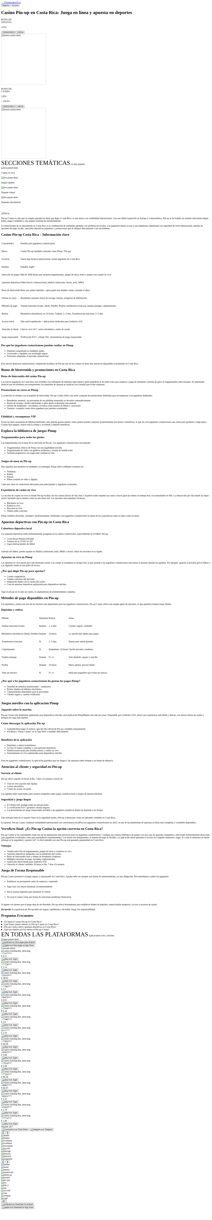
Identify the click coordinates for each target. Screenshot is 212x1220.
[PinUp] (5, 213)
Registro (5, 5)
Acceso (15, 5)
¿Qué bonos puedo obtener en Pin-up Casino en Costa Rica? (31, 924)
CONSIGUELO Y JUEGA (13, 32)
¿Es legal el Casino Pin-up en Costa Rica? (23, 921)
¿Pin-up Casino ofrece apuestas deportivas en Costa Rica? (30, 927)
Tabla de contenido (18, 208)
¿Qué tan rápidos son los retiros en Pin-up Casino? (26, 929)
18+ (3, 1201)
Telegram (48, 1129)
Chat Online (23, 1129)
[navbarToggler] (2, 3)
